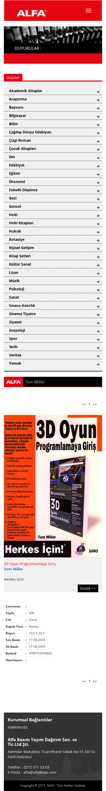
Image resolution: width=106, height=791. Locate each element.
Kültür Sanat (20, 264)
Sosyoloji (17, 330)
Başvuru (16, 107)
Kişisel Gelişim (21, 247)
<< (84, 404)
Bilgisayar (17, 115)
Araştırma (18, 99)
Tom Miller (13, 568)
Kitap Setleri (20, 255)
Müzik (14, 280)
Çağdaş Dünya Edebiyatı (30, 132)
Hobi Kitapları (21, 222)
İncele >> (88, 588)
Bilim (13, 123)
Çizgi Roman (20, 140)
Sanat (14, 297)
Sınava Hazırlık (22, 305)
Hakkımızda (18, 727)
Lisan (13, 272)
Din (12, 156)
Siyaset (15, 321)
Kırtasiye (16, 239)
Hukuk (15, 231)
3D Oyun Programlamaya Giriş (30, 563)
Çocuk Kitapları (22, 148)
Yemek (15, 363)
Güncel (15, 206)
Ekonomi (17, 181)
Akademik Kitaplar (25, 90)
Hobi (13, 214)
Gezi (12, 198)
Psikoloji (16, 288)
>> (95, 404)
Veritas (15, 355)
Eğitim (14, 173)
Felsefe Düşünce (23, 189)
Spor (13, 338)
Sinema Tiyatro (22, 313)
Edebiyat (16, 165)
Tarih (13, 346)
